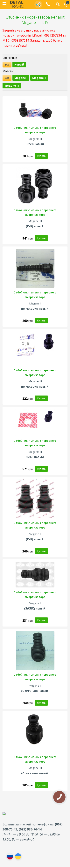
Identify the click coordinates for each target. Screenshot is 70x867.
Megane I (20, 78)
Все (7, 64)
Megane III (11, 85)
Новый (19, 64)
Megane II (39, 78)
